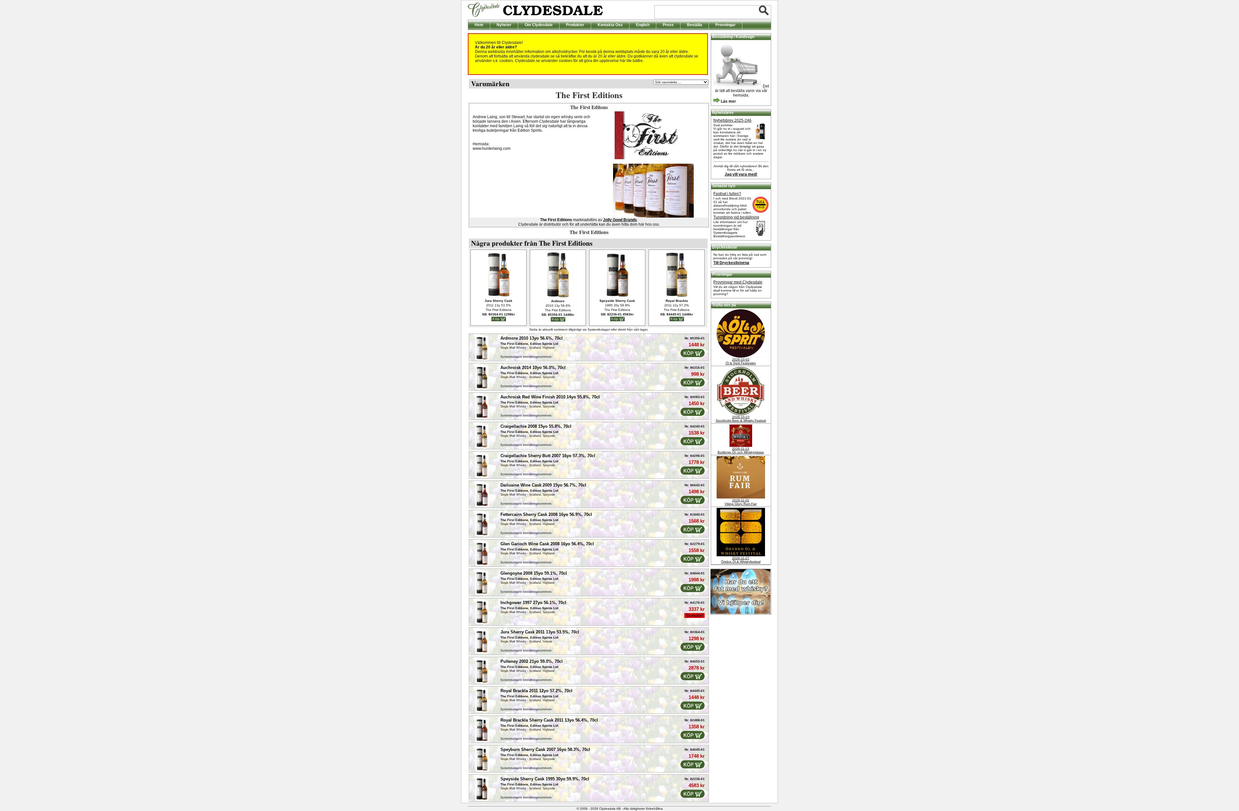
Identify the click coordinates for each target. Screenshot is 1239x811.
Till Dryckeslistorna (731, 263)
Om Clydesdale (539, 25)
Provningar (725, 25)
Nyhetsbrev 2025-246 (732, 120)
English (643, 25)
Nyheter (504, 25)
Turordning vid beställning (736, 217)
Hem (479, 25)
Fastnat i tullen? (727, 193)
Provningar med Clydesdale (737, 282)
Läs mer (728, 101)
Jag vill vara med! (741, 174)
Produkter (575, 25)
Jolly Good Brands (620, 220)
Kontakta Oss (610, 25)
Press (668, 25)
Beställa (694, 25)
